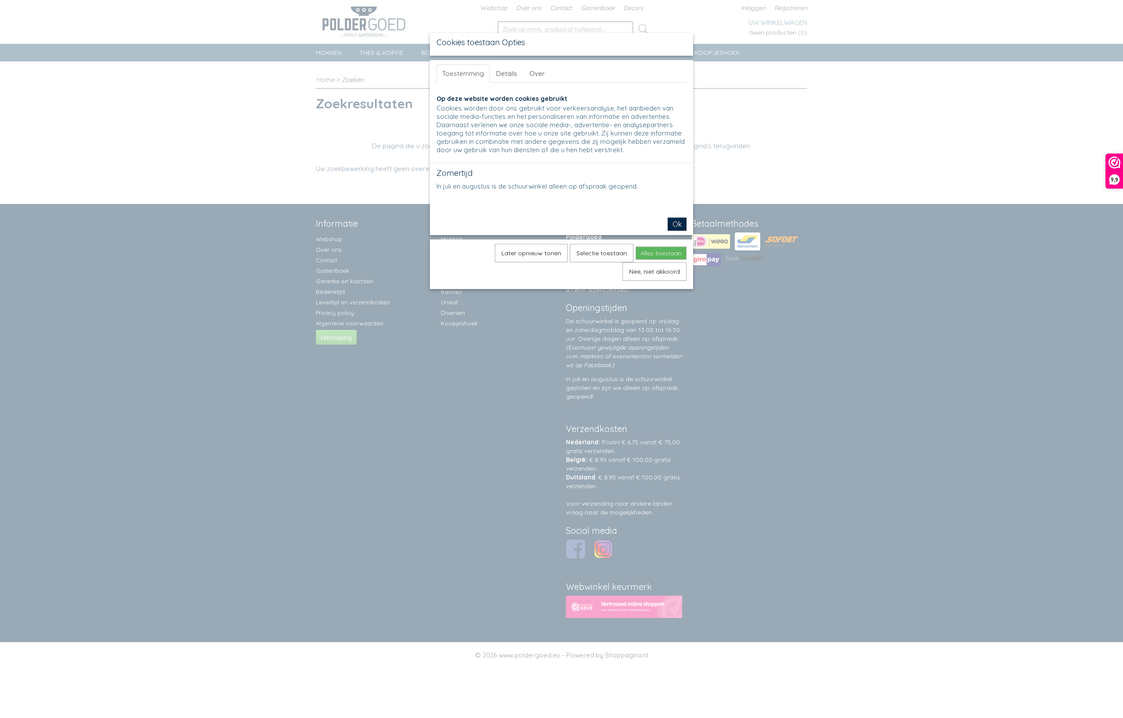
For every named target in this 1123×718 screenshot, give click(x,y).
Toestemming (463, 73)
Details (506, 73)
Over (537, 73)
